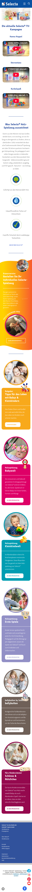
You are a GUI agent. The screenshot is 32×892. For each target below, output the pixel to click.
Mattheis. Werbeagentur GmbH (21, 874)
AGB (3, 860)
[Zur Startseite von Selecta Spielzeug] (10, 5)
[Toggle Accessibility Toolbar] (24, 888)
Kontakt (4, 844)
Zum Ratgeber (11, 424)
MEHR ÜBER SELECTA (16, 245)
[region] (16, 14)
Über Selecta (5, 837)
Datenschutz (5, 856)
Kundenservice (5, 846)
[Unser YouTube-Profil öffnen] (29, 883)
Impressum (5, 854)
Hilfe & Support (6, 848)
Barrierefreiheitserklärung (8, 858)
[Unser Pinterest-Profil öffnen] (29, 879)
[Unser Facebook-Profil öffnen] (29, 871)
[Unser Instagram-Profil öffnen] (29, 875)
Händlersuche (5, 839)
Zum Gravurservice (17, 341)
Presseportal (5, 831)
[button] (3, 889)
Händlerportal (5, 829)
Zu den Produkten (13, 500)
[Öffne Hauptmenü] (24, 4)
